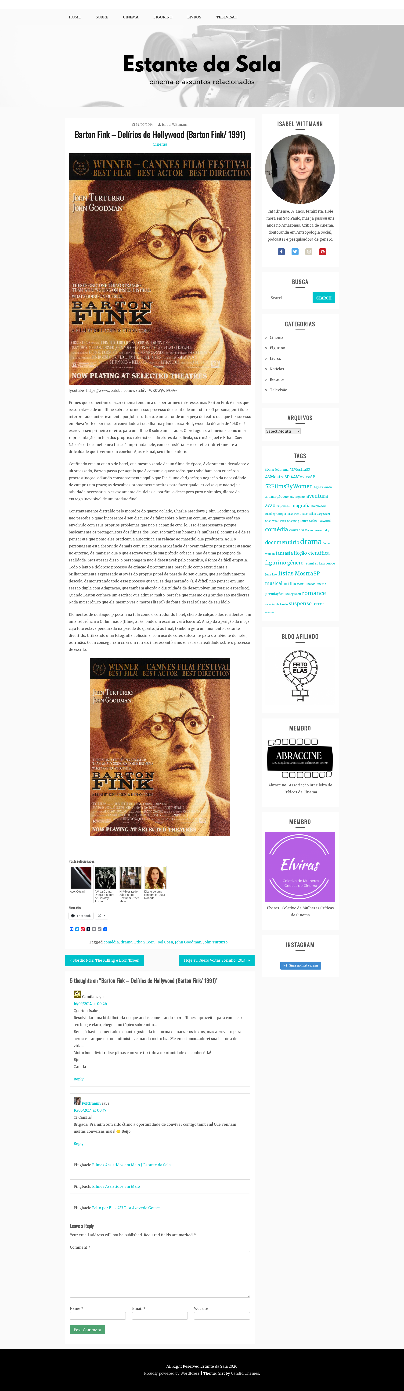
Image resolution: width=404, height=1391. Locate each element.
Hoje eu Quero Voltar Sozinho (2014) (215, 960)
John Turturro (215, 942)
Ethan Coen (144, 942)
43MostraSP (277, 477)
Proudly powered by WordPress (172, 1373)
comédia (111, 942)
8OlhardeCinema (277, 469)
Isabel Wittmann (175, 125)
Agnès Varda (323, 487)
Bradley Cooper (275, 513)
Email (139, 1308)
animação (273, 496)
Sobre (102, 17)
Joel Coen (164, 942)
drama (126, 942)
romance (314, 593)
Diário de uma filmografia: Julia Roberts (154, 895)
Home (75, 17)
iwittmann (91, 1103)
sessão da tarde (276, 604)
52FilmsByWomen (289, 486)
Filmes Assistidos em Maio (116, 1186)
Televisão (226, 17)
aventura (317, 496)
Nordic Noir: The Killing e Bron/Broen (106, 960)
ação (270, 505)
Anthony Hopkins (294, 496)
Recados (277, 379)
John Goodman (188, 942)
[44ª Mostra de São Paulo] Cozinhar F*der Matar (129, 896)
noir (300, 584)
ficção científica (312, 553)
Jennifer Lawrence (319, 563)
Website (201, 1308)
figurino (275, 563)
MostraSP (307, 573)
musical (274, 583)
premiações (274, 594)
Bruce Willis (307, 513)
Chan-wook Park (275, 520)
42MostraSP (299, 469)
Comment (80, 1247)
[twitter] (295, 251)
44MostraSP (303, 477)
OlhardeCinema (315, 584)
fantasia (284, 553)
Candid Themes (245, 1373)
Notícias (277, 369)
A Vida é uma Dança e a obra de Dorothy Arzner (104, 896)
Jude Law (271, 574)
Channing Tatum (297, 520)
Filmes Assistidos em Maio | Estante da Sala (131, 1165)
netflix (290, 583)
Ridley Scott (293, 594)
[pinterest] (322, 251)
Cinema (130, 17)
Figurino (162, 17)
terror (318, 604)
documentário (282, 543)
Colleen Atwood (320, 520)
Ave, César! (77, 891)
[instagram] (308, 251)
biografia (301, 505)
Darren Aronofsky (317, 530)
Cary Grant (323, 513)
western (270, 612)
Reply (79, 1079)
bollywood (318, 506)
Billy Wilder (283, 506)
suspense (300, 603)
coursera (296, 530)
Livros (194, 17)
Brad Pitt (293, 513)
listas (286, 573)
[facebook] (281, 251)
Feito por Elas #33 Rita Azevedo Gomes (126, 1208)
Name (76, 1308)
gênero (295, 563)
